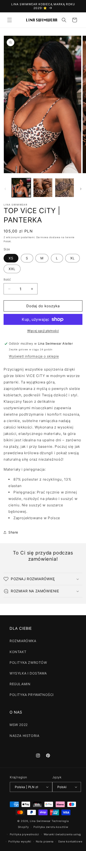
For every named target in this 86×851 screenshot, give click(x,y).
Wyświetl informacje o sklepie (34, 356)
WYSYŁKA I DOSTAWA (28, 673)
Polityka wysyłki (19, 841)
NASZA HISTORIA (24, 736)
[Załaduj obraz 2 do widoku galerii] (42, 187)
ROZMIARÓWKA (23, 641)
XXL (12, 269)
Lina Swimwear (40, 821)
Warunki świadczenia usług (62, 834)
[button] (9, 20)
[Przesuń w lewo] (5, 189)
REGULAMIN (20, 684)
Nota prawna (45, 841)
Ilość (7, 279)
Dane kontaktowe (70, 841)
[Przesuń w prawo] (80, 189)
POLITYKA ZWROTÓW (28, 662)
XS (11, 258)
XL (72, 258)
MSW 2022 (19, 725)
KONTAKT (18, 652)
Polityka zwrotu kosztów (50, 827)
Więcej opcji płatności (43, 330)
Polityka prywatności (24, 834)
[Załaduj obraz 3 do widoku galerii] (64, 187)
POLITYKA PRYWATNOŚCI (32, 695)
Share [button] (13, 532)
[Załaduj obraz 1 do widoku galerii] (21, 187)
